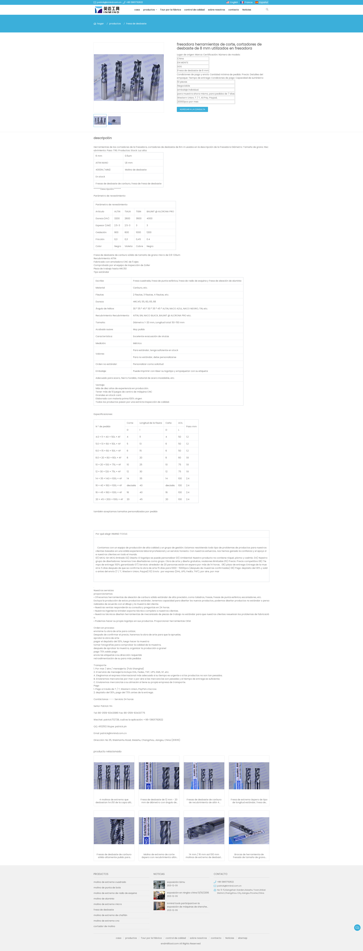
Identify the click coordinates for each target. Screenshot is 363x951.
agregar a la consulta (192, 109)
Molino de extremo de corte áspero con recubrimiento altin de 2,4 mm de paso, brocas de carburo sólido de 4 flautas (159, 856)
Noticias (246, 9)
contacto (233, 9)
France (249, 2)
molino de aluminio (104, 898)
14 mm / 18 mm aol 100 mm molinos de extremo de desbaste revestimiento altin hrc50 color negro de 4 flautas (204, 856)
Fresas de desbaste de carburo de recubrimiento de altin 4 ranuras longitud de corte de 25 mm (203, 801)
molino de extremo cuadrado (110, 882)
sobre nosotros (216, 9)
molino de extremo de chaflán (110, 915)
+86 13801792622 (134, 2)
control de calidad (194, 9)
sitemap (242, 938)
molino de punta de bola (107, 887)
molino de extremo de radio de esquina (115, 893)
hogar (100, 23)
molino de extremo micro (108, 904)
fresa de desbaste (136, 23)
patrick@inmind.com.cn (109, 2)
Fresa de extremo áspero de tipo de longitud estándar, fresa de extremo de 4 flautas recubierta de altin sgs (249, 801)
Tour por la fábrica (170, 9)
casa (137, 9)
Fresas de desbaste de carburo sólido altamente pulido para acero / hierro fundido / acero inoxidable (114, 856)
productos (149, 9)
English (234, 2)
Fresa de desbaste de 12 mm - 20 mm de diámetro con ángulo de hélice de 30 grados (159, 801)
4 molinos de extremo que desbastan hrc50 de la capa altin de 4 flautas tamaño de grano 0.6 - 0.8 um (114, 801)
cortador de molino (104, 926)
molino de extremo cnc (107, 920)
